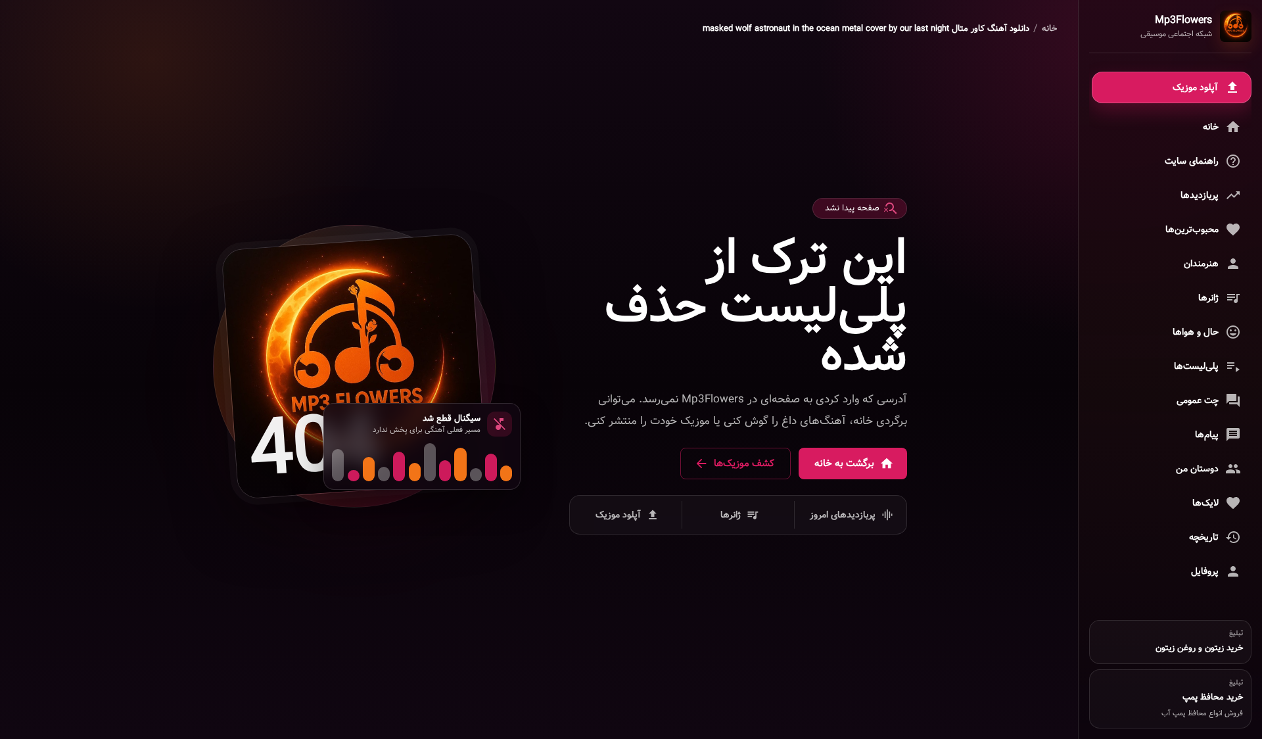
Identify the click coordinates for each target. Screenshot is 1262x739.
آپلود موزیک (618, 515)
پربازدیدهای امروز (843, 515)
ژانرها (730, 515)
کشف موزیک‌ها (744, 463)
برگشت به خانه (844, 463)
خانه (1049, 29)
